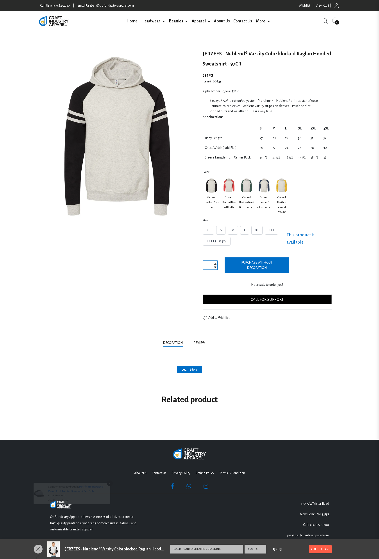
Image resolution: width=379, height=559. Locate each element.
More (260, 21)
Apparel (199, 21)
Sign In (336, 5)
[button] (163, 21)
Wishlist (304, 5)
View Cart (322, 5)
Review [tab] (199, 342)
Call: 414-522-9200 (316, 524)
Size (205, 220)
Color (206, 172)
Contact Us (242, 21)
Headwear (150, 21)
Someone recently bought (63, 507)
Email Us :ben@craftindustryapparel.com (105, 5)
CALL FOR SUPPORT (267, 299)
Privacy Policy (181, 473)
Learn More (190, 369)
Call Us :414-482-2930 (55, 5)
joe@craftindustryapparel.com (308, 535)
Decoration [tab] (173, 342)
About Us (222, 21)
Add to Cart (320, 549)
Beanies (176, 21)
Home (132, 21)
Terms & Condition (232, 473)
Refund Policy (205, 473)
